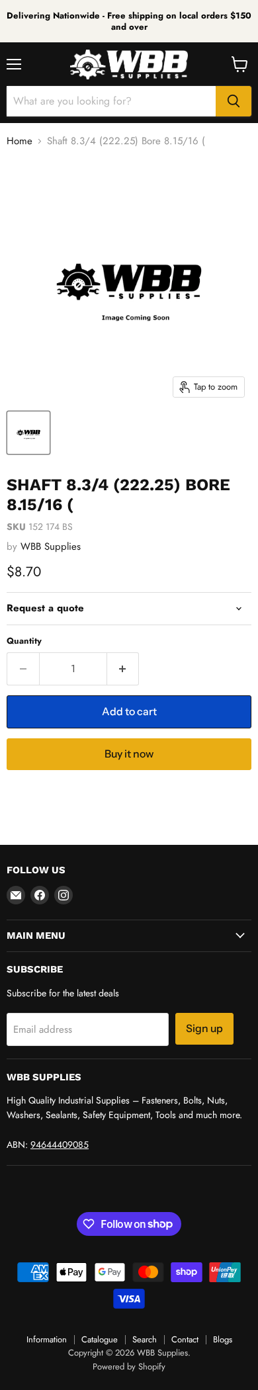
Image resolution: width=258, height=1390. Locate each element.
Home (19, 141)
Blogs (222, 1339)
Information (46, 1339)
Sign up (204, 1028)
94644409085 (59, 1144)
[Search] (233, 101)
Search (144, 1339)
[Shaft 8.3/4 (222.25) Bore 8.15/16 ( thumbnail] (28, 433)
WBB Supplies (51, 546)
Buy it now (129, 754)
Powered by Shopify (129, 1366)
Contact (184, 1339)
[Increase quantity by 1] (123, 668)
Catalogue (99, 1339)
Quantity (24, 641)
